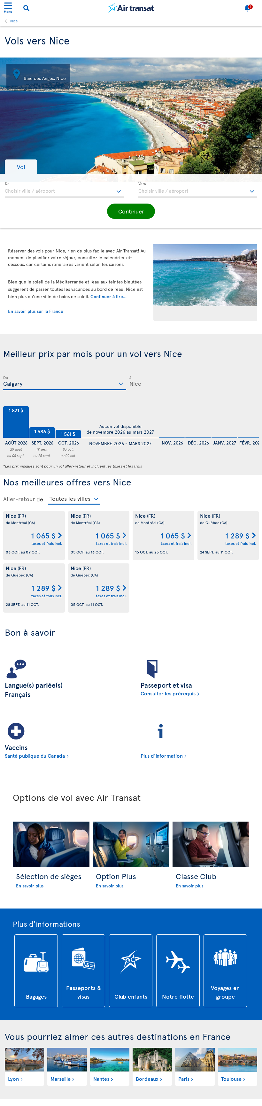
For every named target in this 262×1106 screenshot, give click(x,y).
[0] (172, 422)
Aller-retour (19, 499)
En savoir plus (29, 886)
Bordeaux (147, 1078)
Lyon (13, 1078)
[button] (21, 166)
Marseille (60, 1078)
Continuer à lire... (108, 296)
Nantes (101, 1078)
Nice (14, 20)
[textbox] (64, 189)
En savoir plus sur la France (35, 311)
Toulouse (231, 1078)
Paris (183, 1078)
